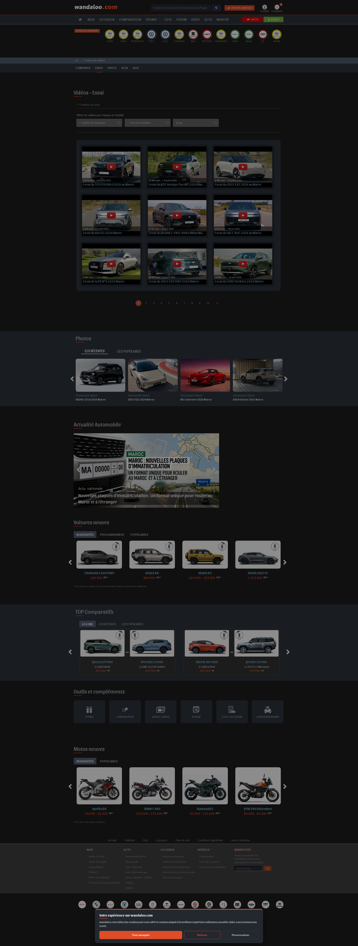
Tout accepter (141, 935)
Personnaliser (240, 935)
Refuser (202, 935)
